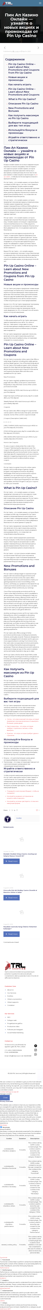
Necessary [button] (3, 1125)
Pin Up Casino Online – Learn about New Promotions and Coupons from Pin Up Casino (23, 68)
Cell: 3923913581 (26, 1056)
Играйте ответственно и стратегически (24, 139)
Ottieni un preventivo (14, 999)
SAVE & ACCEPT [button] (5, 1309)
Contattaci (11, 1005)
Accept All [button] (14, 1092)
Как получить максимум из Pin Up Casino (23, 117)
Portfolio (10, 996)
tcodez (16, 51)
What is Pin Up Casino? (22, 99)
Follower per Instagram (15, 1029)
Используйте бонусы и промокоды (22, 131)
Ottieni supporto (13, 1002)
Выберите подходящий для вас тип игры (23, 124)
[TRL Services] (8, 3)
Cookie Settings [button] (5, 1092)
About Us (10, 990)
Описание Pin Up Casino (23, 103)
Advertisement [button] (5, 1288)
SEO (8, 1017)
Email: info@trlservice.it (12, 1056)
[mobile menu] (40, 3)
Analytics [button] (3, 1278)
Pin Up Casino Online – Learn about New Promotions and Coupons (23, 92)
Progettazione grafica (14, 1023)
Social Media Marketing (15, 1032)
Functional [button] (3, 1257)
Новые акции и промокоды (17, 78)
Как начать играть (19, 84)
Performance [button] (4, 1268)
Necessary (6, 1127)
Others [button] (2, 1301)
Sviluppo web (12, 1020)
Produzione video (13, 1026)
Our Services (11, 993)
